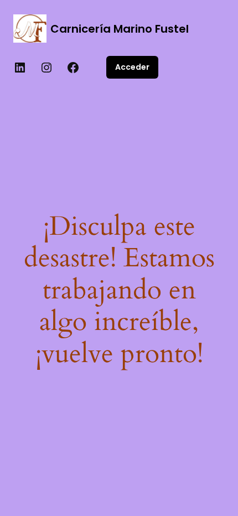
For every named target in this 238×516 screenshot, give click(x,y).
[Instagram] (46, 67)
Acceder (132, 67)
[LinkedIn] (20, 67)
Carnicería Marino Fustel (119, 29)
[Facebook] (73, 67)
